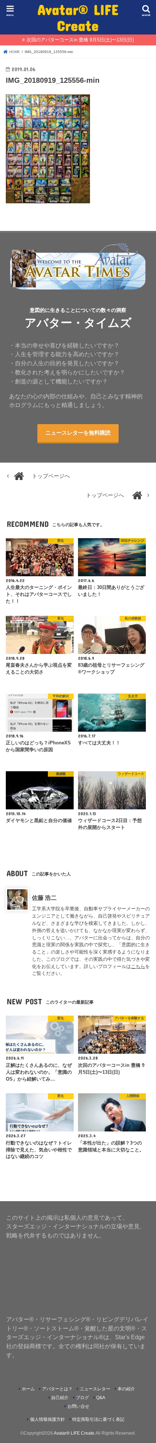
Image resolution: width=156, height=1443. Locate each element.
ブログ (82, 1397)
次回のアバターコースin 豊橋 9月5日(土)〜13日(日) (80, 39)
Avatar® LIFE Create (78, 17)
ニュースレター (95, 1389)
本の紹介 (126, 1389)
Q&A (100, 1397)
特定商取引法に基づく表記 (98, 1419)
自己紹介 (60, 1397)
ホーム (28, 1389)
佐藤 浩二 (44, 897)
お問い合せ (78, 1406)
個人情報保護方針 (47, 1419)
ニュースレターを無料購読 (78, 433)
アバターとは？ (57, 1389)
